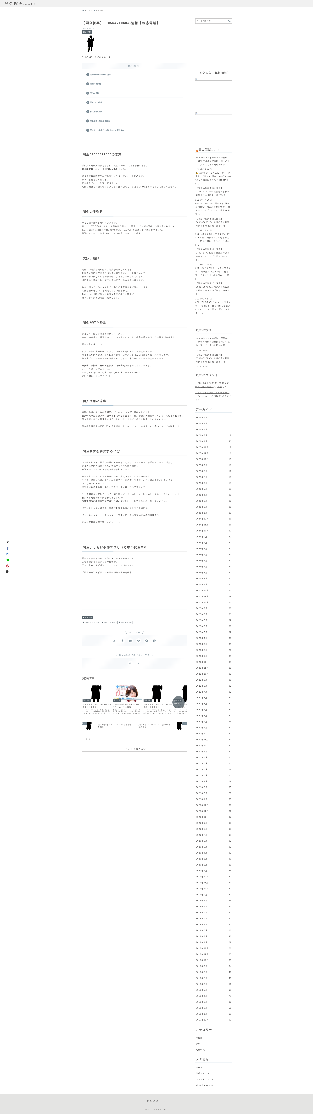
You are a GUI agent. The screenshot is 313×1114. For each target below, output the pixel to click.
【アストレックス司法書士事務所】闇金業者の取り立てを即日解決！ (117, 508)
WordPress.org (204, 1085)
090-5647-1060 (92, 622)
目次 (130, 66)
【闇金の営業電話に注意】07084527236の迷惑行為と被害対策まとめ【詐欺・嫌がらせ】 (213, 191)
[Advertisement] (100, 593)
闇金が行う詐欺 (96, 102)
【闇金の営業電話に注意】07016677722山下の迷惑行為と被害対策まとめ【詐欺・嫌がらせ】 (213, 254)
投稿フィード (202, 1073)
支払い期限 (94, 93)
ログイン (200, 1067)
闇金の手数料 (95, 84)
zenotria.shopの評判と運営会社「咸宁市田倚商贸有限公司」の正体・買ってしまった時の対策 (213, 161)
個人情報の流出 (96, 112)
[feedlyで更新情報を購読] (130, 663)
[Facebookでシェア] (7, 548)
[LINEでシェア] (7, 559)
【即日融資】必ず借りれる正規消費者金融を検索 (107, 572)
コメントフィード (205, 1079)
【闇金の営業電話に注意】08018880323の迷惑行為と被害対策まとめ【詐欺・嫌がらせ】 (213, 222)
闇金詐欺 (97, 334)
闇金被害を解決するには (100, 121)
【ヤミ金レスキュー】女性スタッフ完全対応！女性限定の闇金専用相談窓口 (120, 515)
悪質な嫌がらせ (124, 273)
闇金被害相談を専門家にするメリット (101, 522)
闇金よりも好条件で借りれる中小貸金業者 (107, 130)
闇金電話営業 (126, 622)
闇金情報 (88, 617)
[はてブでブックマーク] (7, 554)
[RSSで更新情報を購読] (138, 663)
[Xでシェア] (7, 542)
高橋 (219, 387)
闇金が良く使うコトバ (93, 344)
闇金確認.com (209, 149)
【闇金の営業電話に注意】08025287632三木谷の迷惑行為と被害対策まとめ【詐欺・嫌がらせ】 (213, 288)
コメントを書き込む (134, 748)
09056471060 (110, 622)
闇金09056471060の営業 (100, 75)
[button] (7, 571)
